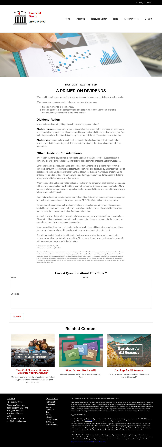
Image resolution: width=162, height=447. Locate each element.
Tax (47, 412)
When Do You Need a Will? (81, 370)
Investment (50, 404)
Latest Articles (51, 419)
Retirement (50, 402)
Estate (48, 407)
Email (85, 277)
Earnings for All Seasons (129, 370)
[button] (80, 18)
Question (15, 293)
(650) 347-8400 (145, 2)
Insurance (50, 409)
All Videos (50, 422)
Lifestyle (49, 417)
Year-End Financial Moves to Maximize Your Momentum (32, 371)
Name (13, 277)
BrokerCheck (114, 398)
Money (48, 414)
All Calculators (51, 424)
